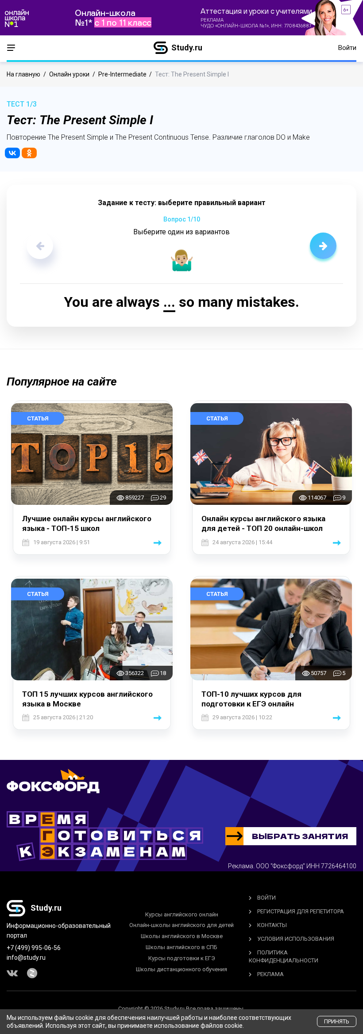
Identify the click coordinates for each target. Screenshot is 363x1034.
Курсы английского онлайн (181, 914)
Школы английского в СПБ (181, 947)
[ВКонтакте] (12, 153)
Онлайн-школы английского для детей (181, 925)
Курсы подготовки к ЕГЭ (181, 958)
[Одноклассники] (29, 153)
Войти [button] (347, 48)
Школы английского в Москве (182, 936)
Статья (38, 418)
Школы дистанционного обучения (181, 969)
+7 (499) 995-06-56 (34, 947)
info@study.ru (26, 957)
